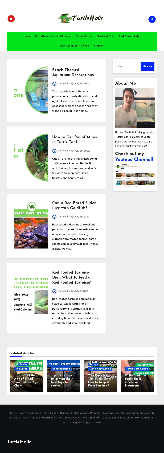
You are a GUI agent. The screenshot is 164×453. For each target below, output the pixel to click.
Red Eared (21, 368)
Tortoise (99, 46)
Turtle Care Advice (100, 368)
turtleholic (64, 83)
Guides (23, 364)
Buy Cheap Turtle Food (74, 46)
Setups (93, 364)
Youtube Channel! (134, 160)
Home (26, 36)
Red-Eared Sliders (130, 36)
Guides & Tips (105, 36)
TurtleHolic (19, 442)
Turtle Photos (83, 36)
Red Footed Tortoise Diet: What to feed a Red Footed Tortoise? (71, 277)
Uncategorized (61, 368)
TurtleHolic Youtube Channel (53, 36)
